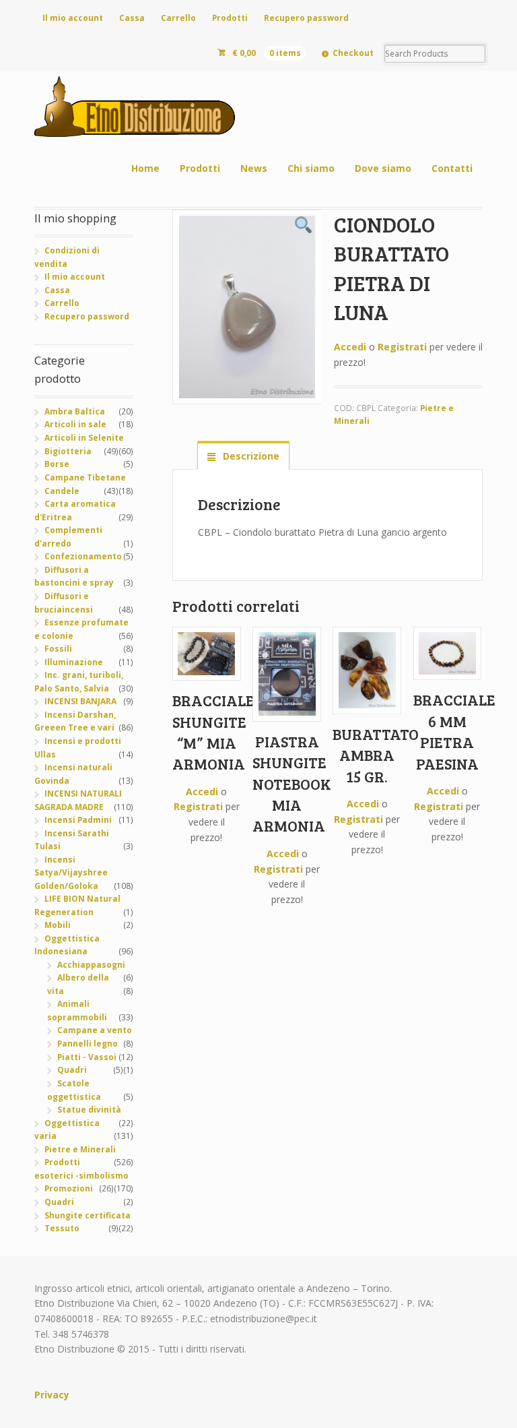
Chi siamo (311, 168)
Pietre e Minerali (80, 1149)
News (253, 168)
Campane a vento (94, 1030)
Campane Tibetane (85, 477)
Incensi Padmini (78, 820)
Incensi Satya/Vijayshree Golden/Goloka (71, 873)
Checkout (353, 53)
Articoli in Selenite (84, 437)
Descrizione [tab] (249, 455)
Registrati (402, 346)
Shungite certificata (87, 1215)
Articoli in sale (75, 424)
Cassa (132, 18)
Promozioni (68, 1188)
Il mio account (72, 18)
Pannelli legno (87, 1043)
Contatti (452, 168)
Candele (61, 491)
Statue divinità (89, 1109)
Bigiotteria (68, 451)
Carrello (178, 18)
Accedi (350, 346)
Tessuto (61, 1228)
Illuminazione (73, 662)
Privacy (51, 1394)
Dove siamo (383, 168)
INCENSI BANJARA (80, 701)
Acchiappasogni (91, 964)
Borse (56, 464)
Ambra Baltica (74, 411)
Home (145, 168)
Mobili (57, 925)
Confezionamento (83, 556)
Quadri (72, 1070)
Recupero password (306, 18)
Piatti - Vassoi (86, 1057)
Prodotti (230, 18)
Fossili (58, 648)
